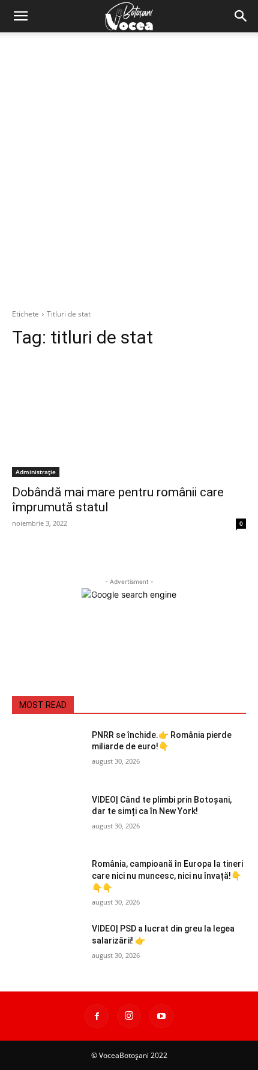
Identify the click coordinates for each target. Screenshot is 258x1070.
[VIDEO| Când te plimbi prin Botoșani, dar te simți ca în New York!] (47, 818)
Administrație (36, 472)
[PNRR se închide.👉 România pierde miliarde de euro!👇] (47, 754)
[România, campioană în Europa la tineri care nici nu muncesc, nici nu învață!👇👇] (47, 883)
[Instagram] (129, 1016)
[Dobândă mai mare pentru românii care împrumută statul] (129, 418)
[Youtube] (161, 1016)
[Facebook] (97, 1016)
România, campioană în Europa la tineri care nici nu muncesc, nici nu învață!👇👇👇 (167, 875)
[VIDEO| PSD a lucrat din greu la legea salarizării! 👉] (47, 947)
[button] (20, 16)
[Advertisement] (129, 167)
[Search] (241, 16)
